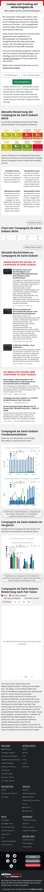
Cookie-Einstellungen (11, 58)
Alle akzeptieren (22, 81)
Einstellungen (11, 75)
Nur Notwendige (31, 75)
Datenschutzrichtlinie (11, 68)
